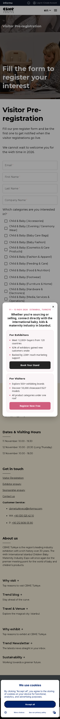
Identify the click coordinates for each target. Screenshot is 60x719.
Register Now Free (30, 405)
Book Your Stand (29, 365)
